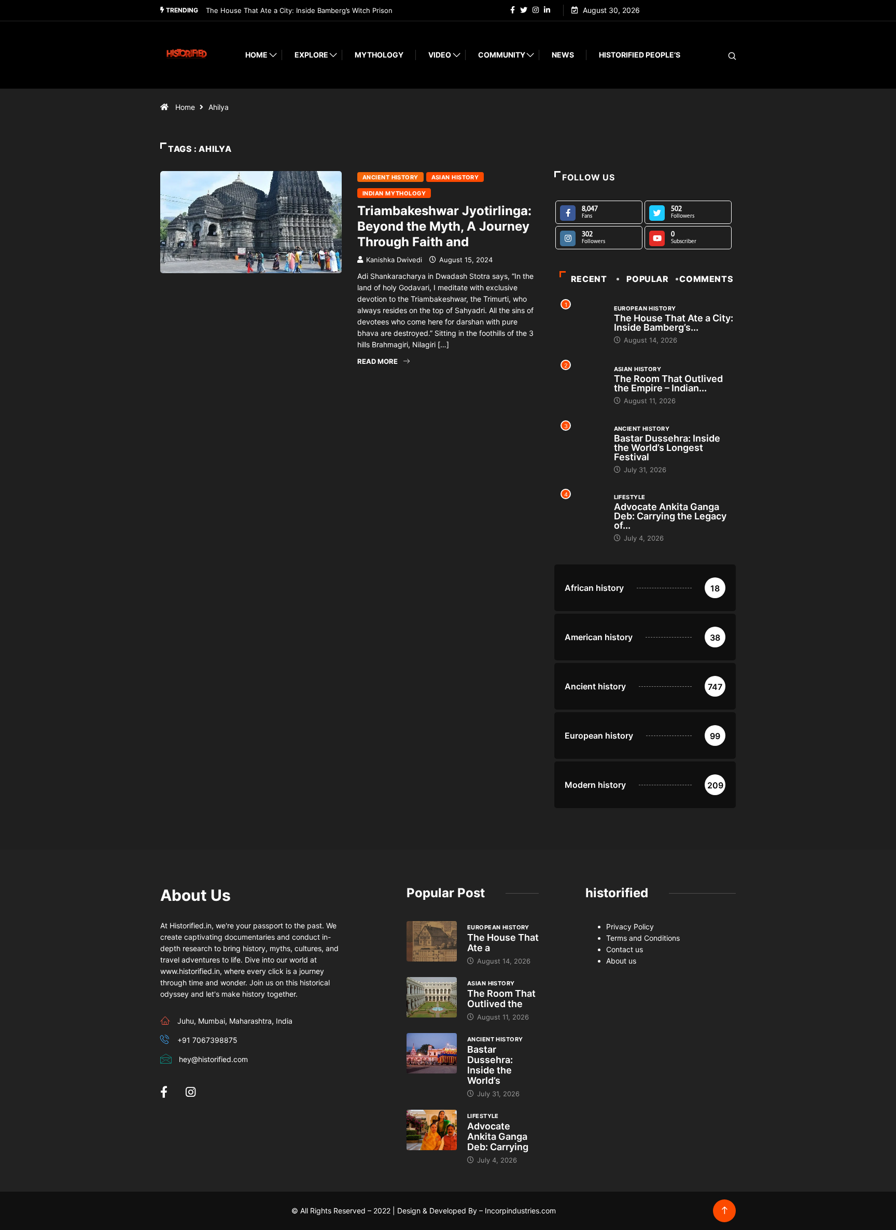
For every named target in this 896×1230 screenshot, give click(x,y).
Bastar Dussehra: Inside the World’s (490, 1065)
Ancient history (390, 177)
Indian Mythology (394, 193)
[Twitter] (523, 10)
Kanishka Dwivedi (394, 260)
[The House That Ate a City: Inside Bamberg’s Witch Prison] (432, 941)
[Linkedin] (547, 10)
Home (256, 54)
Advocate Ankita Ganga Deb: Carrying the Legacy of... (670, 516)
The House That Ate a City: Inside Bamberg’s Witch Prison (299, 10)
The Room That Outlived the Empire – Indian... (668, 383)
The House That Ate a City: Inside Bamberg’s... (673, 323)
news (563, 54)
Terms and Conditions (643, 938)
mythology (379, 54)
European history (645, 308)
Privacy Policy (630, 926)
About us (621, 960)
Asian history (455, 177)
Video (439, 54)
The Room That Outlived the (501, 998)
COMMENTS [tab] (706, 279)
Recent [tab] (589, 279)
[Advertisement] (349, 476)
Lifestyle (630, 497)
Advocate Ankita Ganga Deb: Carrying (497, 1136)
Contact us (624, 949)
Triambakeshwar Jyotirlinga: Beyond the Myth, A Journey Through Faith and (444, 226)
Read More (377, 361)
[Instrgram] (536, 10)
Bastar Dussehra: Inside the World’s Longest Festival (667, 447)
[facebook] (512, 10)
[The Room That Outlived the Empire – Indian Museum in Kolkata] (432, 997)
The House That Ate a (503, 942)
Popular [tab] (647, 279)
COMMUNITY (501, 54)
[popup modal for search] (719, 55)
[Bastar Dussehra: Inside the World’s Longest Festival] (432, 1053)
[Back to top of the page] (725, 1210)
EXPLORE (311, 54)
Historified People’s (639, 54)
